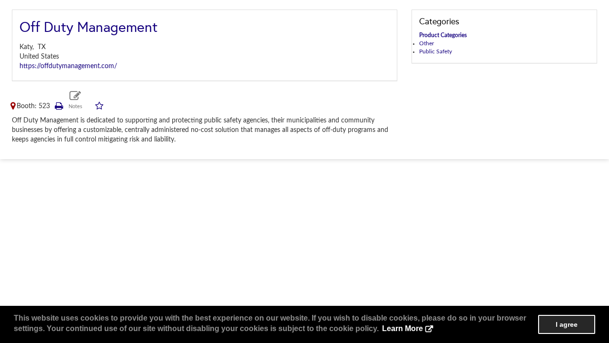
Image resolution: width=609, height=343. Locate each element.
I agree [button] (567, 324)
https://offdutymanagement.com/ (68, 66)
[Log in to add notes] (75, 100)
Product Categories (443, 35)
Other (426, 43)
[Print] (58, 106)
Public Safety (435, 51)
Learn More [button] (402, 328)
